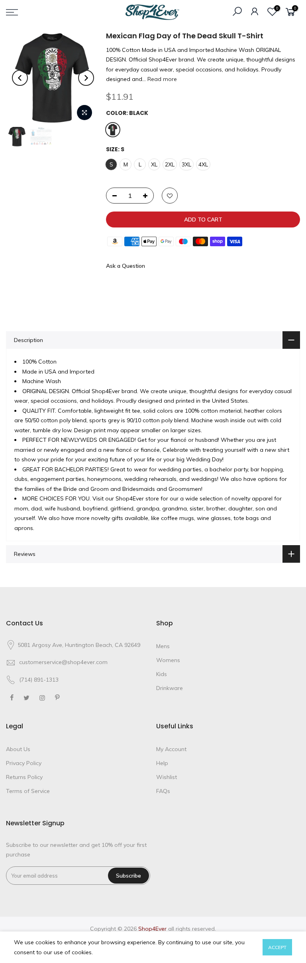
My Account (171, 749)
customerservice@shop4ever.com (63, 662)
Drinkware (169, 688)
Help (162, 763)
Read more (161, 79)
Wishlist (166, 777)
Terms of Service (28, 791)
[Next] (86, 78)
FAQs (163, 791)
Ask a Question (125, 265)
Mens (163, 646)
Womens (168, 660)
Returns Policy (24, 777)
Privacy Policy (23, 763)
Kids (161, 674)
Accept (277, 947)
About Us (18, 749)
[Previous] (20, 78)
